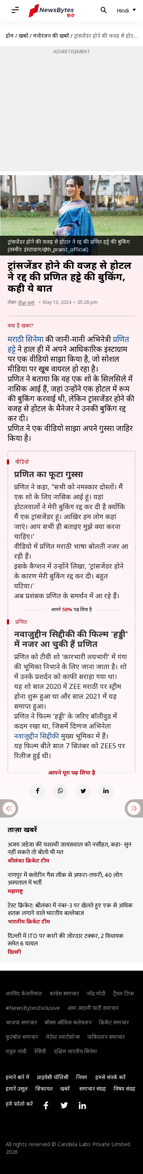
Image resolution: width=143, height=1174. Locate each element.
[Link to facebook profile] (46, 1105)
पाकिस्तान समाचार (106, 1036)
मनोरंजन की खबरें (51, 35)
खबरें (23, 35)
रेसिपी (40, 1051)
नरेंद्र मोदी (96, 993)
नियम (81, 1077)
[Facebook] (37, 791)
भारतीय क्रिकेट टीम (29, 921)
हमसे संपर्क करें (110, 1077)
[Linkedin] (106, 791)
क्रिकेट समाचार (114, 1022)
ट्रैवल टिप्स (123, 993)
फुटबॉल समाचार (22, 1036)
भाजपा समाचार (21, 1022)
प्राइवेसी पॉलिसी (53, 1077)
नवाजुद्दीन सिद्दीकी (36, 735)
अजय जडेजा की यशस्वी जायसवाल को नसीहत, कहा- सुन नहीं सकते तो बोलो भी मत (70, 848)
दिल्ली (14, 952)
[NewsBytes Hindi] (51, 11)
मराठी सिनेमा (25, 339)
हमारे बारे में (17, 1077)
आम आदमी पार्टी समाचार (93, 1007)
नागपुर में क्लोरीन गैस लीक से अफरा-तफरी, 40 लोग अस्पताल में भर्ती (65, 879)
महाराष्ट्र (15, 891)
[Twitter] (83, 791)
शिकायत (44, 1088)
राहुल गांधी (16, 1051)
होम (10, 35)
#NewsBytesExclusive (33, 1007)
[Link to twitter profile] (64, 1105)
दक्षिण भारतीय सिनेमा (75, 1051)
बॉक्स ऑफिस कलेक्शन (68, 1022)
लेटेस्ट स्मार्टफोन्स (63, 1036)
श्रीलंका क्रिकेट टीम (28, 860)
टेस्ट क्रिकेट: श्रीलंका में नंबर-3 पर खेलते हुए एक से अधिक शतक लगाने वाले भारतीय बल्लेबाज (70, 909)
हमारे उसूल (17, 1088)
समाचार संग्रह (92, 1088)
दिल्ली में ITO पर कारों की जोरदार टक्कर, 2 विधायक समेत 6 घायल (66, 940)
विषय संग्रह (124, 1088)
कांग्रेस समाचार (64, 993)
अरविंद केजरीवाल (24, 993)
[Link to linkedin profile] (82, 1105)
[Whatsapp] (60, 791)
